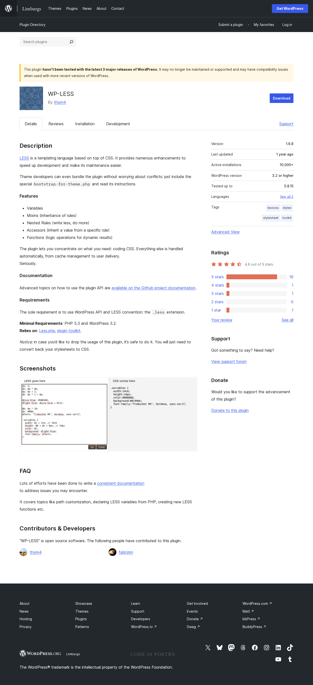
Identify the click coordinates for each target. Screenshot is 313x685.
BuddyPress (254, 627)
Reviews (56, 123)
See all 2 (286, 197)
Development (118, 123)
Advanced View (225, 231)
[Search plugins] (71, 42)
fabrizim (126, 552)
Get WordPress (290, 8)
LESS (24, 158)
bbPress (251, 619)
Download (281, 98)
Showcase (83, 603)
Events (192, 611)
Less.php (47, 330)
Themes (82, 611)
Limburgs (73, 654)
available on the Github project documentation (153, 287)
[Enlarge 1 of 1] (191, 383)
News (24, 611)
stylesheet (271, 218)
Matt (248, 611)
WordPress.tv (144, 627)
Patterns (82, 627)
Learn (135, 603)
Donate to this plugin (230, 410)
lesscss (273, 208)
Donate (195, 619)
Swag (193, 627)
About (24, 603)
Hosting (26, 619)
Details (31, 123)
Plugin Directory (32, 24)
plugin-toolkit (68, 330)
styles (287, 208)
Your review (221, 319)
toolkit (286, 218)
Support (286, 123)
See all (287, 319)
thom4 (60, 102)
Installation (85, 123)
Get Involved (197, 603)
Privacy (26, 627)
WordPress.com (257, 603)
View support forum (228, 361)
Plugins (81, 619)
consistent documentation (120, 483)
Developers (140, 619)
